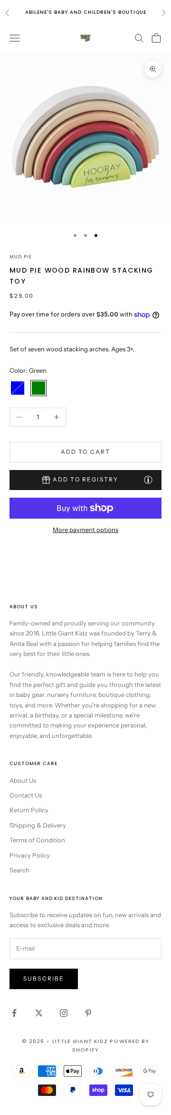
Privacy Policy (30, 855)
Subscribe (43, 978)
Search (19, 870)
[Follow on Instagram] (63, 1013)
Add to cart (86, 451)
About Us (23, 780)
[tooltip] (148, 479)
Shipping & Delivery (38, 825)
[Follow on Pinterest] (88, 1013)
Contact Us (26, 795)
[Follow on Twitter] (39, 1013)
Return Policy (29, 810)
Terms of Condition (37, 840)
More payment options (85, 529)
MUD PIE (21, 257)
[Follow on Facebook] (14, 1013)
